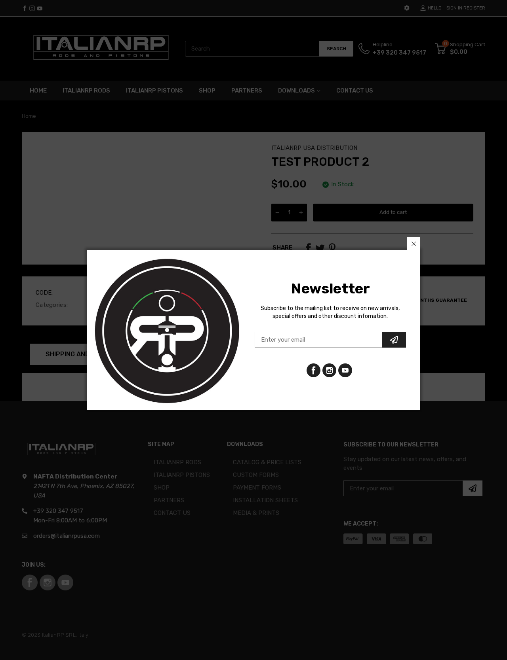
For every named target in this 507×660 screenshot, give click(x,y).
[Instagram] (345, 370)
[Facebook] (313, 370)
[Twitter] (329, 370)
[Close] (413, 243)
